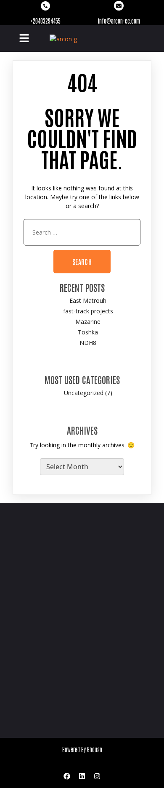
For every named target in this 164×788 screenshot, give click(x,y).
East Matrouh (87, 301)
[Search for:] (82, 232)
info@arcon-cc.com (119, 20)
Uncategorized (83, 393)
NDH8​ (87, 343)
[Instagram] (97, 776)
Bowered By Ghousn (82, 749)
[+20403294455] (45, 6)
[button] (24, 38)
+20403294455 (45, 20)
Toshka (88, 332)
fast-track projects (88, 311)
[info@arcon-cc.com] (119, 6)
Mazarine (88, 322)
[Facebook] (66, 776)
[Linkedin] (82, 776)
